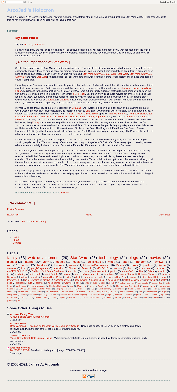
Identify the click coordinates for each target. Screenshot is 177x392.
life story (28, 44)
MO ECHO (102, 268)
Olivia (151, 271)
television (58, 268)
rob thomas (12, 297)
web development (44, 258)
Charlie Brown (91, 113)
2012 (95, 283)
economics (37, 292)
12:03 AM (64, 192)
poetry (164, 280)
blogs (133, 258)
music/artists (51, 274)
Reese (120, 265)
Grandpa (50, 99)
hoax (113, 292)
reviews (158, 261)
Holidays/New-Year (116, 277)
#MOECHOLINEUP (17, 271)
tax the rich (74, 297)
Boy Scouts (143, 283)
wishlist (156, 297)
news (72, 265)
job (8, 274)
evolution (81, 292)
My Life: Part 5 (26, 38)
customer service (62, 280)
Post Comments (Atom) (34, 221)
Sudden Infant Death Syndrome (48, 271)
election (162, 271)
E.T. (151, 113)
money (54, 294)
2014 (111, 283)
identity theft (151, 292)
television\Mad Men (91, 297)
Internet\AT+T (13, 280)
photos (113, 271)
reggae (164, 294)
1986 (86, 283)
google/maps (81, 280)
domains (11, 268)
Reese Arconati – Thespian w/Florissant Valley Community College (45, 326)
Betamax (76, 107)
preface (129, 294)
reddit (154, 294)
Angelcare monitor (126, 283)
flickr (91, 292)
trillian (127, 297)
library (24, 294)
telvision (107, 297)
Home (89, 214)
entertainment (52, 292)
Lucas (58, 265)
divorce (10, 292)
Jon (71, 286)
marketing (20, 274)
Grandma (64, 99)
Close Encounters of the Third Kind (33, 116)
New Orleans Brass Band (127, 286)
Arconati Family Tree (21, 314)
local (23, 268)
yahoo (10, 300)
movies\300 (151, 280)
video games (54, 283)
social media (41, 297)
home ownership (127, 292)
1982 (78, 283)
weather (68, 283)
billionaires (119, 289)
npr (109, 294)
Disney (36, 122)
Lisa (141, 271)
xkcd (77, 277)
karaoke (35, 277)
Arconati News (18, 323)
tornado (118, 297)
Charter (72, 268)
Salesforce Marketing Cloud (39, 289)
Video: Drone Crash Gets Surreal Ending (31, 338)
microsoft (35, 274)
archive (46, 280)
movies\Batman (97, 294)
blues (130, 289)
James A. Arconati (20, 335)
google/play (113, 280)
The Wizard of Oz (118, 113)
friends (24, 265)
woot (164, 297)
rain (146, 294)
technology (108, 258)
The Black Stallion (138, 113)
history (23, 277)
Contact (17, 242)
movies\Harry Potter (52, 277)
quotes (66, 274)
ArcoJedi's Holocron (30, 10)
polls (9, 283)
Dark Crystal (75, 113)
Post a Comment (15, 209)
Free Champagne (37, 286)
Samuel (162, 265)
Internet (29, 261)
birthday (118, 268)
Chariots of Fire (61, 116)
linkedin (33, 294)
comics (85, 271)
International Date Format (153, 277)
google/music (97, 280)
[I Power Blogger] (88, 377)
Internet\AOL (128, 271)
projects (20, 283)
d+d (145, 289)
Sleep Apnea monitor (64, 289)
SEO (21, 289)
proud (138, 294)
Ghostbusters (130, 116)
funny (45, 261)
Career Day (157, 283)
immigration (12, 294)
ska (22, 297)
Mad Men (81, 286)
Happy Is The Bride (93, 277)
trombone (109, 274)
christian (72, 271)
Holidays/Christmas (147, 274)
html (140, 292)
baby (126, 261)
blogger (12, 261)
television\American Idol (87, 274)
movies (155, 258)
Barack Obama (126, 274)
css (138, 289)
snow (30, 297)
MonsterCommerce (96, 265)
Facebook (86, 268)
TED (92, 289)
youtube (19, 300)
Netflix (109, 286)
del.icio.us (94, 261)
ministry (43, 294)
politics (148, 265)
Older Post (164, 214)
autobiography (104, 289)
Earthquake (21, 286)
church (130, 268)
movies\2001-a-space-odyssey (73, 294)
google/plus (102, 292)
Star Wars (39, 44)
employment (99, 271)
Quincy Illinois (149, 286)
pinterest (118, 294)
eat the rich (23, 292)
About (16, 239)
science (40, 283)
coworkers (144, 268)
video (111, 261)
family (12, 258)
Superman (100, 116)
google (60, 261)
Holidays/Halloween (57, 286)
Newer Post (13, 214)
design (154, 289)
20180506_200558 (19, 350)
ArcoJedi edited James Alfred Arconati (30, 317)
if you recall (79, 93)
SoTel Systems (31, 280)
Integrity (134, 277)
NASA (100, 286)
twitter (146, 297)
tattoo (68, 277)
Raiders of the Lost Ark (82, 116)
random (141, 261)
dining (163, 289)
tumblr (137, 297)
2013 (103, 283)
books (134, 265)
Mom (92, 286)
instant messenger (132, 280)
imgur (164, 292)
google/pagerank (39, 268)
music (76, 261)
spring (63, 297)
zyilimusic (160, 268)
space (53, 297)
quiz (30, 283)
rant (9, 265)
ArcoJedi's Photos (20, 347)
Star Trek (82, 289)
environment (67, 292)
